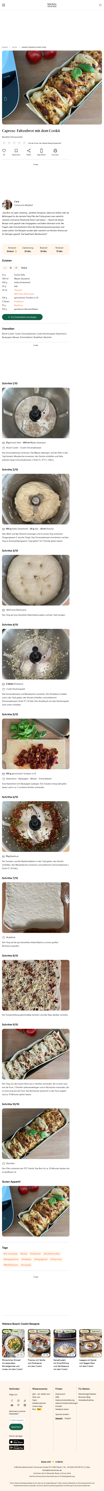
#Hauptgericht (40, 1259)
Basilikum (18, 305)
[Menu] (3, 5)
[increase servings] (16, 268)
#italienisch (35, 1253)
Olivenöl (18, 290)
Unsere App (37, 1406)
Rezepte (5, 47)
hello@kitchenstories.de (52, 1470)
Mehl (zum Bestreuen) (24, 293)
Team (34, 1400)
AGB (57, 1397)
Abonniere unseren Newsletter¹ (17, 1412)
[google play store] (18, 1448)
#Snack (23, 1253)
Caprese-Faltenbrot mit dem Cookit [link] (33, 47)
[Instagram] (18, 1400)
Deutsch (59, 1418)
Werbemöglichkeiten (87, 1394)
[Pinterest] (18, 1405)
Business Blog (84, 1397)
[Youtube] (12, 1405)
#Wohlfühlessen (11, 1264)
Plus (36, 1409)
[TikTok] (25, 1400)
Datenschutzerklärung (64, 1400)
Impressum (60, 1394)
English (68, 1418)
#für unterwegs (10, 1253)
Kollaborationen (39, 1403)
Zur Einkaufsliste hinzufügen (24, 317)
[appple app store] (18, 1442)
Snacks (14, 47)
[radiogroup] (14, 143)
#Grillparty (26, 1259)
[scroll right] (101, 1341)
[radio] (4, 143)
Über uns (36, 1397)
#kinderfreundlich (52, 1253)
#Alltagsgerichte (11, 1259)
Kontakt (58, 1406)
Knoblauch (19, 301)
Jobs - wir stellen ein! (41, 1394)
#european (26, 1264)
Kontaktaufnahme (86, 1400)
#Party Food (56, 1259)
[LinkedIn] (25, 1405)
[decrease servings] (5, 268)
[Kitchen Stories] (52, 5)
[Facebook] (12, 1400)
